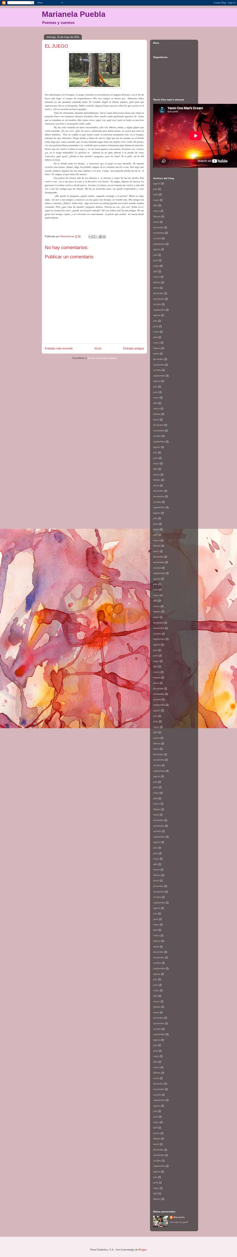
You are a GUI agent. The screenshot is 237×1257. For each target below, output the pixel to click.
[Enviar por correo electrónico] (90, 237)
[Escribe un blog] (94, 237)
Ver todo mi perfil (179, 1222)
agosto (156, 183)
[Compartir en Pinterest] (104, 237)
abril (155, 205)
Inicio (97, 348)
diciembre (158, 227)
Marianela (179, 1217)
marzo (156, 211)
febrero (157, 216)
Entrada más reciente (59, 348)
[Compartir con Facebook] (101, 237)
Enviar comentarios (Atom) (102, 358)
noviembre (158, 232)
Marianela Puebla (73, 14)
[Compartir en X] (97, 237)
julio (155, 189)
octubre (157, 238)
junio (155, 194)
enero (156, 222)
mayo (156, 200)
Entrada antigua (133, 348)
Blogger (142, 1249)
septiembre (159, 244)
